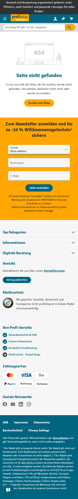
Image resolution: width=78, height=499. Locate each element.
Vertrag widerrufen (17, 279)
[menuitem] (55, 18)
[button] (39, 253)
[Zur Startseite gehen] (20, 17)
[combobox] (34, 27)
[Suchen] (70, 27)
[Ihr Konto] (55, 18)
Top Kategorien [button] (14, 232)
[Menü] (5, 18)
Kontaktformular (54, 271)
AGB (5, 422)
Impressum (21, 422)
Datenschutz (42, 422)
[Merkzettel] (63, 18)
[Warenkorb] (71, 18)
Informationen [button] (14, 242)
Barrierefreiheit (13, 430)
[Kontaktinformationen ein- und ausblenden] (8, 489)
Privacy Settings (38, 430)
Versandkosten (61, 438)
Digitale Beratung (17, 253)
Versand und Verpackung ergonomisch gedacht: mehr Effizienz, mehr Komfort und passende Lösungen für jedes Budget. (39, 7)
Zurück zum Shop (39, 103)
